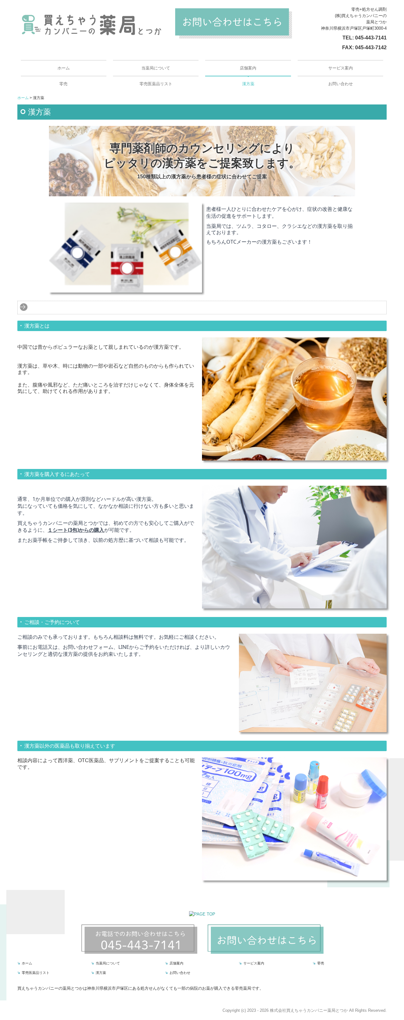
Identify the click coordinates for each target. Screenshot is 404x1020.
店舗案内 (248, 68)
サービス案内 (340, 68)
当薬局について (155, 68)
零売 (63, 83)
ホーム (63, 68)
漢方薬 (248, 83)
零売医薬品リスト (156, 83)
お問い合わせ (340, 83)
